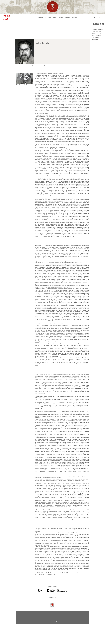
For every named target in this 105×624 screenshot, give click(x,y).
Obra (47, 66)
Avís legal (47, 621)
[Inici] (7, 17)
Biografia (36, 66)
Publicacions (95, 37)
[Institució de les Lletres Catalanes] (57, 590)
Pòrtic (30, 66)
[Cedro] (41, 590)
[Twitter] (94, 24)
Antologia (72, 66)
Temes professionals (98, 29)
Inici (25, 66)
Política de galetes (56, 621)
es (96, 17)
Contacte (74, 17)
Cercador (83, 17)
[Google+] (101, 24)
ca (93, 17)
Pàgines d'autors (51, 17)
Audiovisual (95, 39)
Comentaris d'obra (54, 66)
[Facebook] (98, 24)
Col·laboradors (52, 597)
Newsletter (89, 17)
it (103, 17)
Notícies (60, 17)
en (101, 17)
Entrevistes (64, 66)
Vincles (78, 66)
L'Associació (41, 17)
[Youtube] (103, 24)
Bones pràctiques (96, 31)
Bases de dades (96, 35)
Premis (42, 66)
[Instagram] (96, 24)
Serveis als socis (96, 33)
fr (98, 17)
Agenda (67, 17)
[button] (24, 51)
